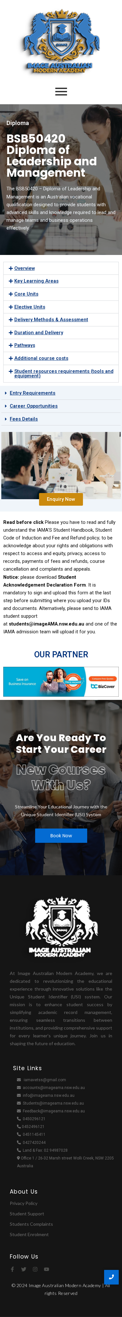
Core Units (26, 294)
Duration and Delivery (38, 333)
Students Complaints (31, 1224)
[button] (61, 268)
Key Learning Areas (36, 281)
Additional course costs (41, 358)
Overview (24, 268)
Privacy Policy (23, 1203)
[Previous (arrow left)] (11, 658)
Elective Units (29, 307)
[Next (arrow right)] (110, 658)
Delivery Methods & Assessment (51, 320)
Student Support (27, 1213)
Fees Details (24, 419)
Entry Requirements (32, 393)
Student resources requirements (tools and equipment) (64, 373)
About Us (24, 1192)
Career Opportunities (34, 406)
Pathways (24, 345)
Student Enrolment (29, 1234)
